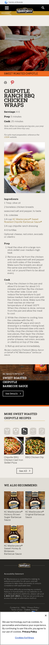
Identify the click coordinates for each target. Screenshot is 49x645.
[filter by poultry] (25, 431)
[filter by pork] (16, 431)
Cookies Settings (31, 610)
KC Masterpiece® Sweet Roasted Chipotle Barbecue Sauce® (23, 220)
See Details (11, 393)
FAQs (23, 607)
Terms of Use (16, 610)
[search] (43, 8)
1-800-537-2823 (12, 596)
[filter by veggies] (42, 431)
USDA (6, 137)
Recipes (5, 13)
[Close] (46, 616)
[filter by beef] (7, 431)
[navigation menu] (6, 7)
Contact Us (14, 607)
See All (23, 470)
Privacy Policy (33, 607)
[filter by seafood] (33, 431)
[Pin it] (13, 82)
